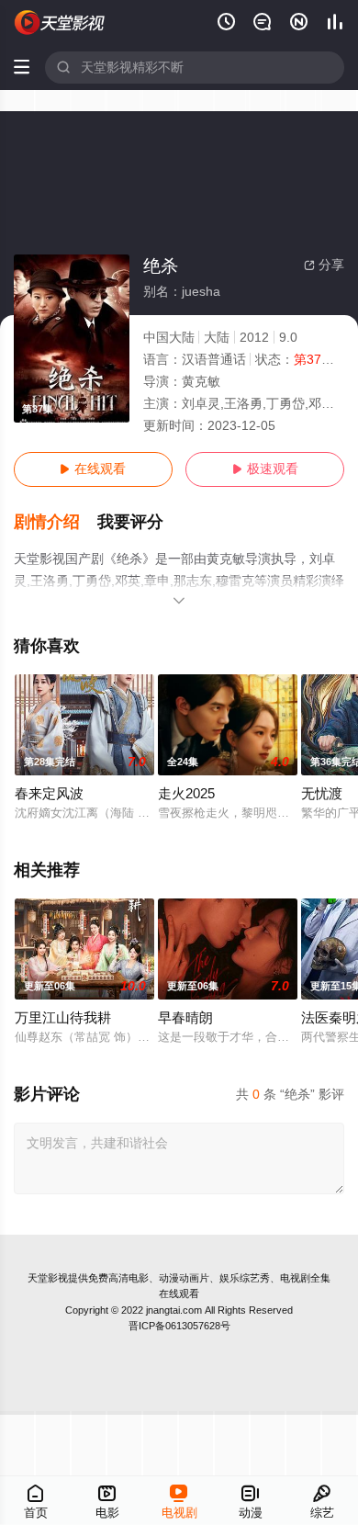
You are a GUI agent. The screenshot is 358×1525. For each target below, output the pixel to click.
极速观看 (265, 469)
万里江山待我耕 (63, 1018)
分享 (324, 265)
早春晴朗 (185, 1018)
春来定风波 (49, 793)
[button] (56, 522)
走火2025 (186, 793)
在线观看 (93, 469)
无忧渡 (321, 793)
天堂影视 (48, 1277)
